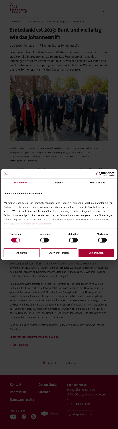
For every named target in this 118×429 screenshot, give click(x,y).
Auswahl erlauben (59, 253)
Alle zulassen (96, 253)
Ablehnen (21, 253)
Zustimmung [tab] (20, 182)
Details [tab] (59, 182)
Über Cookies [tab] (97, 182)
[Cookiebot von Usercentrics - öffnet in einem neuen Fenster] (101, 173)
